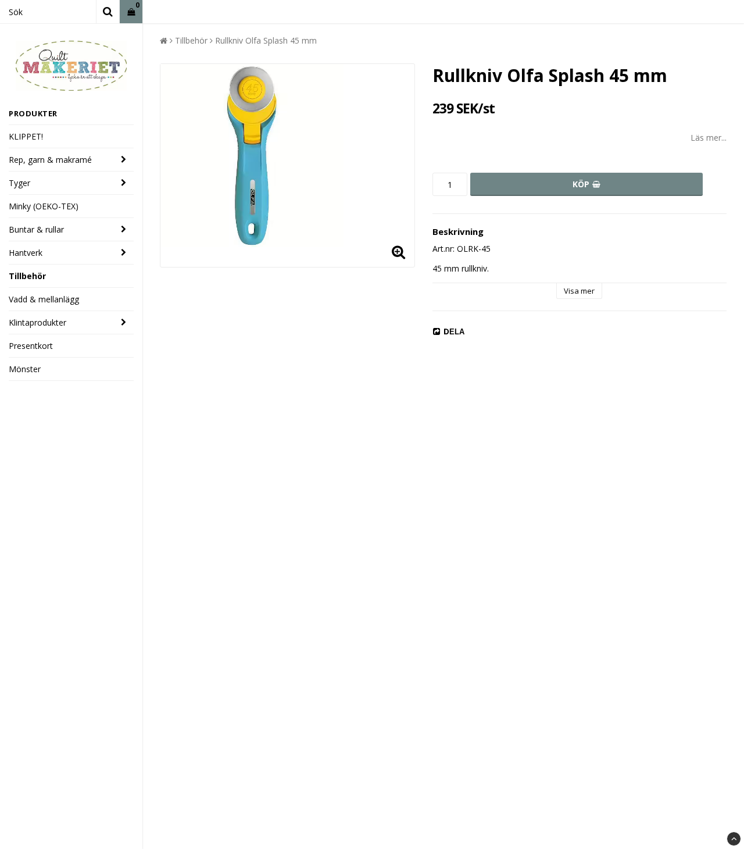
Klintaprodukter (37, 322)
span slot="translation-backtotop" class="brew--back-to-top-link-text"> (734, 839)
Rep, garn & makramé (50, 159)
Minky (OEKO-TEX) (43, 206)
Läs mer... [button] (709, 137)
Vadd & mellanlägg (44, 299)
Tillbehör (27, 275)
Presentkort (31, 345)
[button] (131, 12)
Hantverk (25, 252)
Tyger (19, 182)
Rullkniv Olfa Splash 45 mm (266, 40)
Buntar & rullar (36, 229)
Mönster (25, 368)
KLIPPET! (26, 136)
